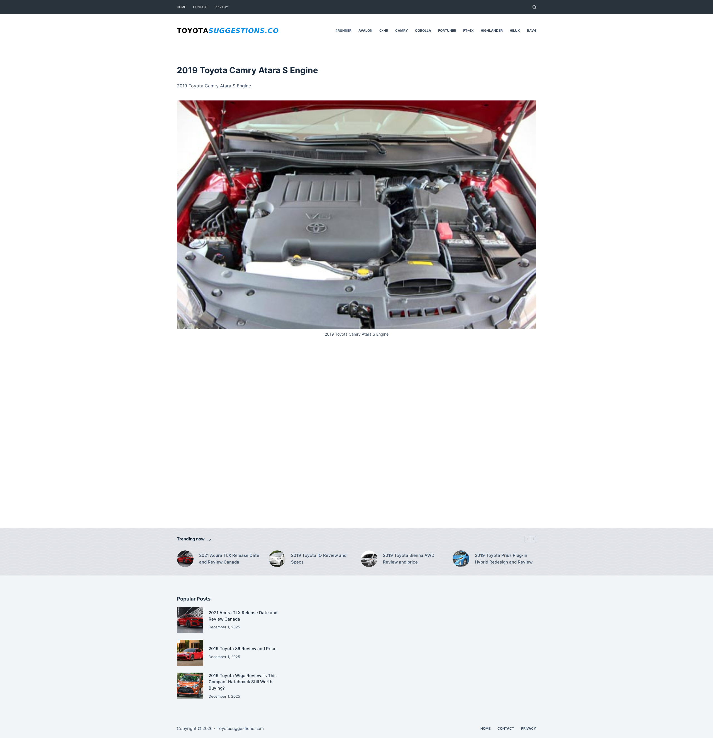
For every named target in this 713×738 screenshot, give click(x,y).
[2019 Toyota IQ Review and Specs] (277, 558)
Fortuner (447, 30)
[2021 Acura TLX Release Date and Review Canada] (185, 558)
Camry (401, 30)
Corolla (423, 30)
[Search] (534, 7)
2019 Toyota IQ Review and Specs (318, 559)
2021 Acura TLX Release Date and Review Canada (229, 559)
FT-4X (468, 30)
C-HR (383, 30)
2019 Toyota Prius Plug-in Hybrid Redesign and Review (504, 559)
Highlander (492, 30)
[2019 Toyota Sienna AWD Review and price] (369, 558)
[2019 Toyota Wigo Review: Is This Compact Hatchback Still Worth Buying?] (190, 686)
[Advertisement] (356, 439)
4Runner (343, 30)
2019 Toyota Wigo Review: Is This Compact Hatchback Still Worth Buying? (243, 682)
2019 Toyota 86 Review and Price (243, 648)
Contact (200, 7)
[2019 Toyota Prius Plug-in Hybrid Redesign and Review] (461, 558)
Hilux (515, 30)
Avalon (365, 30)
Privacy (221, 7)
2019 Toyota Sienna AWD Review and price (408, 559)
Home (181, 7)
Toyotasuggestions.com (240, 728)
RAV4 (531, 30)
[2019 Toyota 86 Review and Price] (190, 653)
